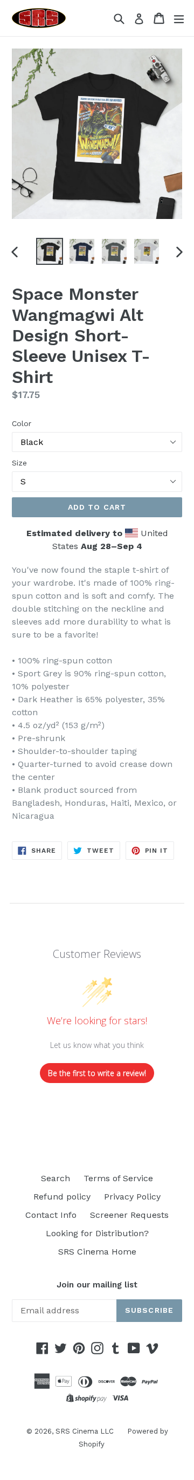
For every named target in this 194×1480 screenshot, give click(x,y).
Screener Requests (129, 1215)
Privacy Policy (132, 1196)
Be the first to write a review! (97, 1073)
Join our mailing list (97, 1285)
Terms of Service (118, 1178)
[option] (49, 251)
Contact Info (51, 1215)
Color (21, 423)
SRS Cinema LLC (85, 1431)
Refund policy (62, 1196)
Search (55, 1178)
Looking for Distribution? (97, 1233)
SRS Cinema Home (97, 1251)
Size (19, 462)
